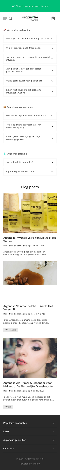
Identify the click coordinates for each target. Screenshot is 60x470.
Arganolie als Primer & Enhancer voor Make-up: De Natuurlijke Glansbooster (28, 384)
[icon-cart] (53, 18)
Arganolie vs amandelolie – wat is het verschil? (28, 307)
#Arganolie (10, 329)
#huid (8, 407)
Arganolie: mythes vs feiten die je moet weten (29, 239)
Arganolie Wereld (34, 459)
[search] (10, 18)
